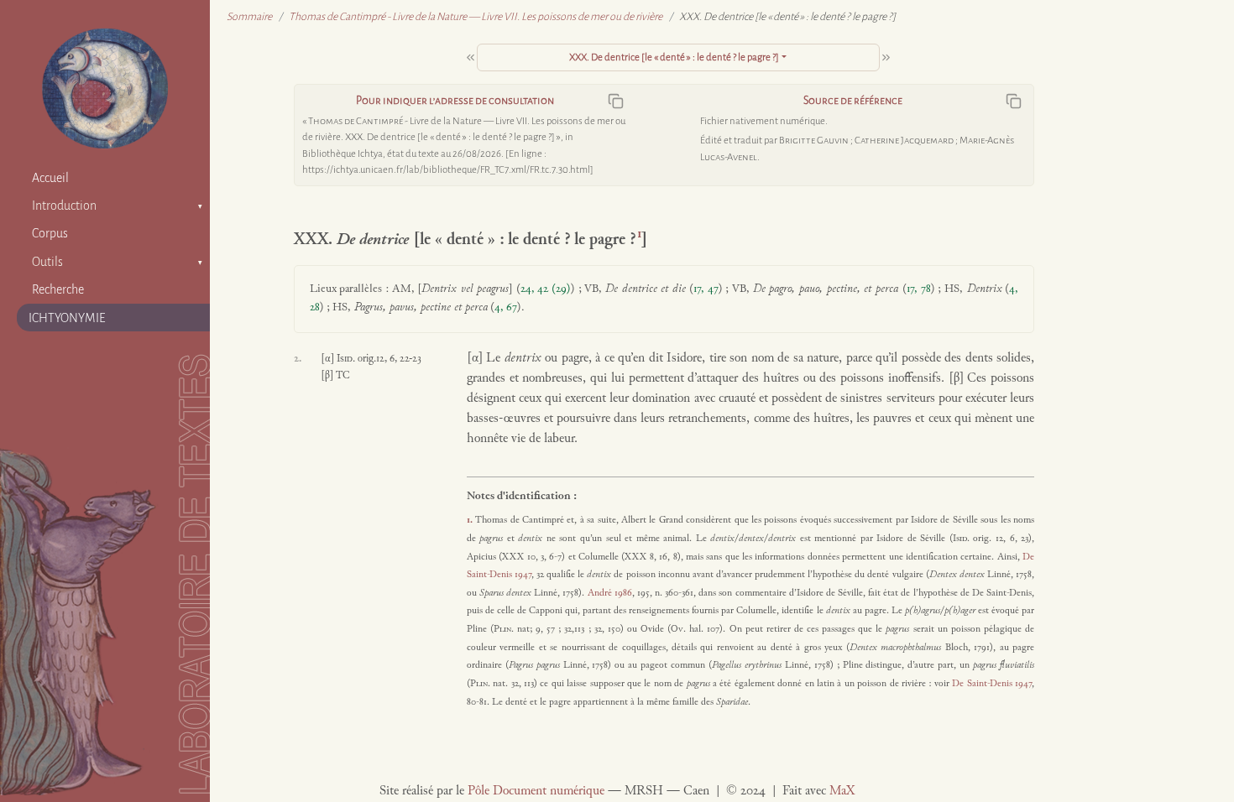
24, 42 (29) (545, 289)
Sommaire (249, 17)
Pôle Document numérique (536, 791)
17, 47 (706, 289)
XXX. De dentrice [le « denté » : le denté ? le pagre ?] (674, 57)
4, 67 (505, 307)
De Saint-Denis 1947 (992, 683)
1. (471, 520)
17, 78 (919, 289)
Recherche (58, 289)
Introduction (64, 205)
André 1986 (610, 593)
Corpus (50, 233)
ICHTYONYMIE (67, 318)
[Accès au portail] (105, 88)
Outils (47, 261)
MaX (842, 791)
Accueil (50, 178)
